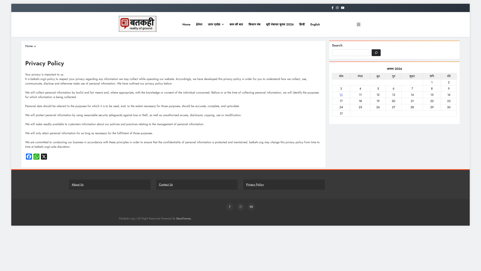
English (315, 24)
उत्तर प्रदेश (214, 24)
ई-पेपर (199, 24)
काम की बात (236, 24)
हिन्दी (302, 24)
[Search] (376, 52)
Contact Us (166, 184)
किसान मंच (254, 24)
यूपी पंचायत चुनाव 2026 (280, 24)
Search (337, 45)
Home (186, 24)
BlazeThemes (183, 218)
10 (341, 95)
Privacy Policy (255, 184)
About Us (77, 184)
